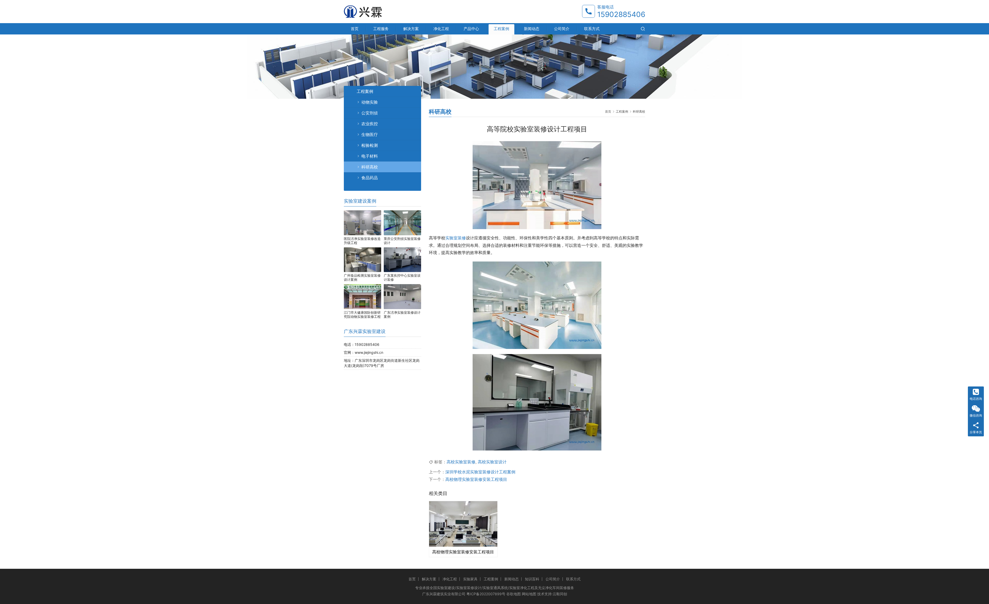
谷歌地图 (513, 594)
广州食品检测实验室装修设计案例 (362, 277)
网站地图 (529, 594)
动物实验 (369, 102)
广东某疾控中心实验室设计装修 (402, 277)
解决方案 (411, 28)
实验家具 (470, 579)
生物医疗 (369, 134)
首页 (355, 28)
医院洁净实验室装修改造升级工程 (362, 241)
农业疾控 (369, 123)
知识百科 (532, 579)
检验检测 (369, 145)
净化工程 (441, 28)
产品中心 (471, 28)
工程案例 (501, 28)
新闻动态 (531, 28)
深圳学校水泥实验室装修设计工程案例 (480, 471)
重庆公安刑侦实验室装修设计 (402, 241)
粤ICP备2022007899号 (485, 594)
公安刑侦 (369, 112)
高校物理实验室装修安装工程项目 (476, 479)
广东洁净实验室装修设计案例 (402, 314)
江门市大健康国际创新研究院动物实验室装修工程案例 (362, 314)
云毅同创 (560, 594)
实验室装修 (455, 237)
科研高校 (369, 166)
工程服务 (381, 28)
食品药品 (369, 177)
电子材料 (369, 156)
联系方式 (592, 28)
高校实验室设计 (492, 461)
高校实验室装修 (461, 461)
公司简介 (561, 28)
